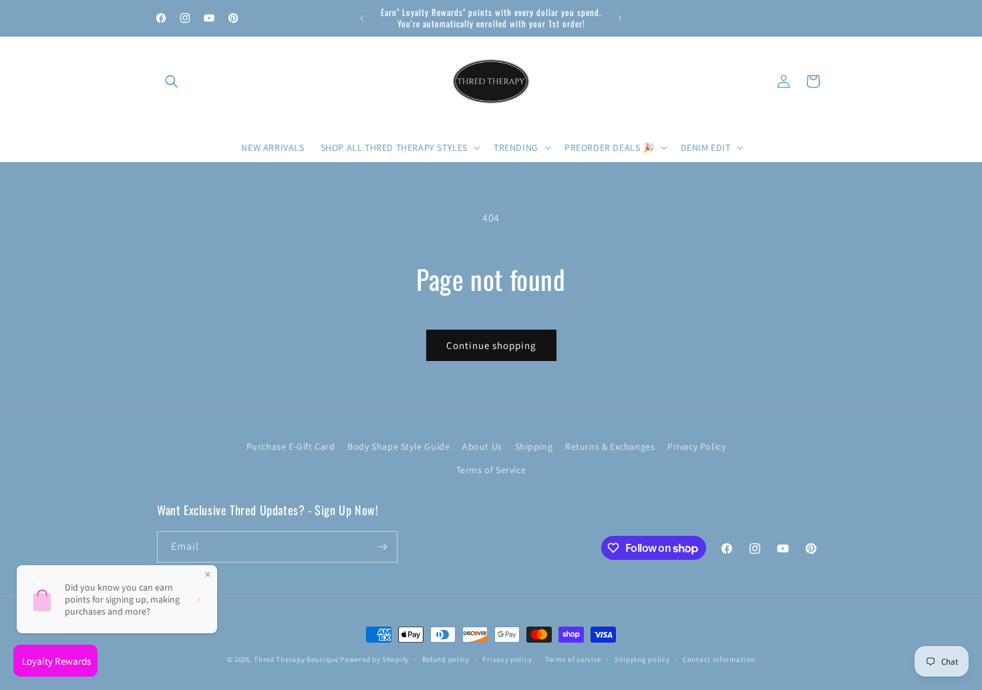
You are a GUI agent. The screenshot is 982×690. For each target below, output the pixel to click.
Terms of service (573, 659)
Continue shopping (491, 345)
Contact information (719, 659)
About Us (482, 446)
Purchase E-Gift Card (291, 446)
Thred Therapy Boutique (296, 659)
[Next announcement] (620, 18)
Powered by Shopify (374, 659)
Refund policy (446, 659)
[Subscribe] (382, 547)
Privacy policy (507, 659)
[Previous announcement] (362, 18)
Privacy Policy (696, 446)
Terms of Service (491, 470)
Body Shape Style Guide (398, 446)
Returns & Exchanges (610, 446)
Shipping (534, 446)
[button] (171, 81)
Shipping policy (642, 659)
